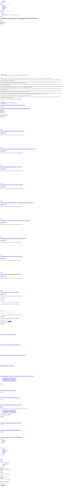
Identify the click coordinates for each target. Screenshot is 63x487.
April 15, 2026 (2, 151)
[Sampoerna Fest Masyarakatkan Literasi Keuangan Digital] (31, 266)
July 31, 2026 (2, 133)
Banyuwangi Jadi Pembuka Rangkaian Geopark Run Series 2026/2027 (13, 355)
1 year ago (1, 424)
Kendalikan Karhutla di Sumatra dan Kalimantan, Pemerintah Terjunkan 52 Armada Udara (16, 376)
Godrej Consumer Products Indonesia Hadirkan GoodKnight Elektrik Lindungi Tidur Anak (16, 202)
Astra (5, 78)
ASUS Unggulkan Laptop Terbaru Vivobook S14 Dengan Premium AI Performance (15, 220)
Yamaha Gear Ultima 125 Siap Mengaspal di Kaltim (9, 292)
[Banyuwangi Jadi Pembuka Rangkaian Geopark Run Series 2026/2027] (31, 350)
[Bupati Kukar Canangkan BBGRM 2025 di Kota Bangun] (31, 420)
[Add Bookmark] (0, 76)
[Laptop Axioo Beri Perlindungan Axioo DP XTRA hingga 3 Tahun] (31, 123)
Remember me (3, 469)
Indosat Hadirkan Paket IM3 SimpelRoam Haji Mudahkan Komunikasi (13, 238)
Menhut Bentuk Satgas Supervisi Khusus (7, 365)
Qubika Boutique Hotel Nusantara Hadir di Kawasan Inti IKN (11, 256)
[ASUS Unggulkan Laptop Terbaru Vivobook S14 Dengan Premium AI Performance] (31, 213)
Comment (2, 310)
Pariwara (1, 16)
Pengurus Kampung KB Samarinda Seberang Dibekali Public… (11, 437)
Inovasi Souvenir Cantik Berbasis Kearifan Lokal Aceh (10, 344)
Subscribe (10, 321)
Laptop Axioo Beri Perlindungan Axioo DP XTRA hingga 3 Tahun (12, 131)
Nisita (3, 442)
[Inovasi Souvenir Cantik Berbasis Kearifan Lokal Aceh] (31, 340)
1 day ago (1, 399)
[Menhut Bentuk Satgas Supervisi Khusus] (31, 360)
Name (1, 311)
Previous (2, 297)
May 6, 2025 (2, 276)
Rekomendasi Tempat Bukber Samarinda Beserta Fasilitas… (11, 430)
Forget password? (7, 469)
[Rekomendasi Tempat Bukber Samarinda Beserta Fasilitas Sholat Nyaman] (31, 427)
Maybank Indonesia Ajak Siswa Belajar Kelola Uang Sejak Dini (11, 184)
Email (1, 313)
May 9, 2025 (2, 258)
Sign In (2, 486)
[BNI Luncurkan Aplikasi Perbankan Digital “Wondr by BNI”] (31, 159)
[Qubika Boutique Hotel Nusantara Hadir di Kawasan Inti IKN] (31, 248)
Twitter (3, 465)
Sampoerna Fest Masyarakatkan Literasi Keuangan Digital (10, 274)
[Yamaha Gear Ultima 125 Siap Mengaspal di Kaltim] (31, 284)
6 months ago (2, 431)
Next (4, 297)
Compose (1, 459)
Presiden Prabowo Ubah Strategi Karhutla (7, 334)
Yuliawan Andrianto (3, 22)
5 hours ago (2, 392)
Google (4, 464)
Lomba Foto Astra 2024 (13, 102)
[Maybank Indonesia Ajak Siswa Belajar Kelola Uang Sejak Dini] (31, 177)
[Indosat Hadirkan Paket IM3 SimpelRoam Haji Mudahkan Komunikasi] (31, 231)
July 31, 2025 (2, 169)
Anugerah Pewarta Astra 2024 (6, 102)
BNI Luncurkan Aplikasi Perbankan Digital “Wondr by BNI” (11, 166)
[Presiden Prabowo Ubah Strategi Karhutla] (31, 329)
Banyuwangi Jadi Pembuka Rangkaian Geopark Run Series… (11, 404)
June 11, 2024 (2, 23)
